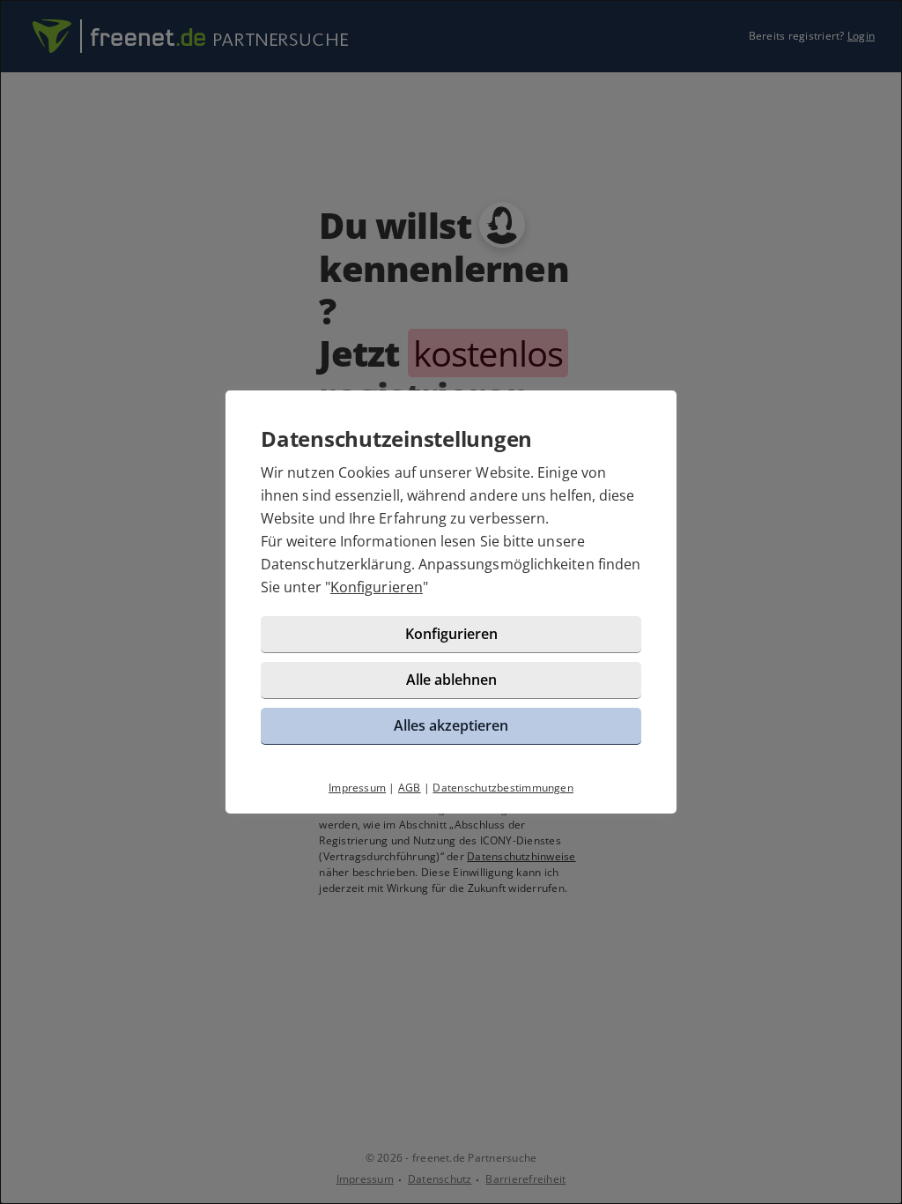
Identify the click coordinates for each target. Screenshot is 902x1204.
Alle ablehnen (451, 679)
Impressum (357, 787)
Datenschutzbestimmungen (503, 787)
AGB (409, 787)
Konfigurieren (376, 587)
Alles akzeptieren (451, 725)
